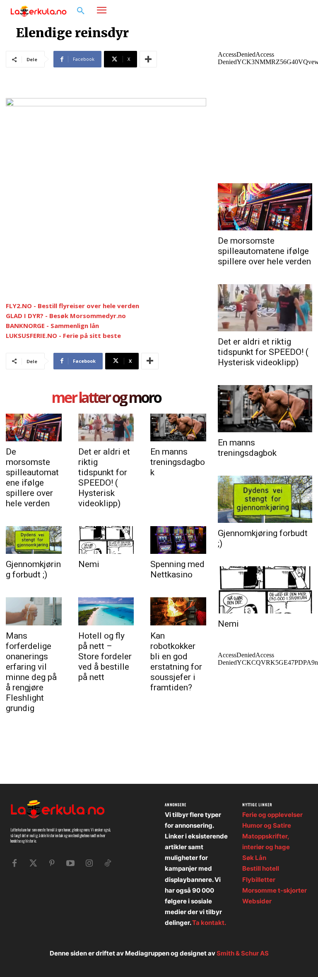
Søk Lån (254, 858)
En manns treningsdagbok (177, 462)
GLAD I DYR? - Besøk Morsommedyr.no (66, 315)
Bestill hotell (260, 868)
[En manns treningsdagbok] (178, 427)
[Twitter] (33, 863)
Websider (257, 901)
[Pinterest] (52, 863)
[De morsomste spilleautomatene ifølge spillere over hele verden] (34, 427)
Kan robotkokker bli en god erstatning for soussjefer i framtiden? (176, 661)
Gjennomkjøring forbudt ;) (33, 569)
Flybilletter (258, 880)
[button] (81, 11)
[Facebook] (274, 10)
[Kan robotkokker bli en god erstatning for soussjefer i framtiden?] (178, 611)
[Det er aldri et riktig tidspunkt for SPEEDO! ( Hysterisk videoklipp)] (106, 427)
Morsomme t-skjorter (274, 890)
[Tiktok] (108, 863)
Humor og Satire (266, 825)
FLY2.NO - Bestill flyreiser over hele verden (72, 306)
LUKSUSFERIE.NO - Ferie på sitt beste (63, 335)
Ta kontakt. (209, 923)
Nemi (88, 564)
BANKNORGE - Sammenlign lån (52, 325)
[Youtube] (70, 863)
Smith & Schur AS (243, 953)
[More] (148, 59)
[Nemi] (106, 540)
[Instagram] (287, 10)
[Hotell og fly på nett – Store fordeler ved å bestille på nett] (106, 611)
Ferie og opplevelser (272, 815)
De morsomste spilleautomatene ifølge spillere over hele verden (32, 477)
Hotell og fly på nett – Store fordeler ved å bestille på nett (105, 656)
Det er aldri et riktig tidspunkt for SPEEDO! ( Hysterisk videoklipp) (104, 477)
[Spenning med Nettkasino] (178, 540)
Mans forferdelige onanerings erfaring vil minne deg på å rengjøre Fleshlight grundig (31, 672)
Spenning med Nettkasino (177, 569)
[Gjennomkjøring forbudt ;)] (34, 540)
